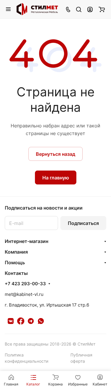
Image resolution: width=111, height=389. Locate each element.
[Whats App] (41, 321)
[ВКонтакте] (11, 321)
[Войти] (90, 9)
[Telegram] (31, 321)
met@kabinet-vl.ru (24, 294)
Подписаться (83, 223)
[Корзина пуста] (102, 9)
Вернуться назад (55, 154)
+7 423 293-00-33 (25, 283)
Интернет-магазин (26, 241)
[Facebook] (21, 321)
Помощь (15, 262)
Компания (16, 252)
